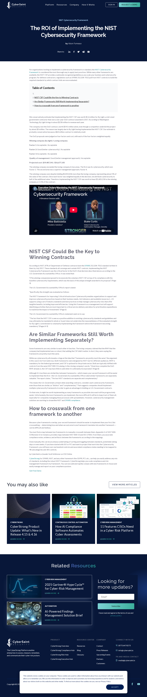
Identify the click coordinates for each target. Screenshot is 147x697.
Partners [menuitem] (99, 659)
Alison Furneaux (75, 43)
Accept (115, 687)
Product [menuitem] (55, 640)
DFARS (87, 265)
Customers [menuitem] (100, 663)
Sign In (111, 5)
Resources (62, 5)
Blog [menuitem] (79, 650)
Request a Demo (129, 5)
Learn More (16, 539)
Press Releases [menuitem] (102, 650)
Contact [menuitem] (99, 646)
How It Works (88, 5)
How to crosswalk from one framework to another (56, 105)
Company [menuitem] (101, 640)
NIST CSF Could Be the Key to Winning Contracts (56, 97)
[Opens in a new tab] (69, 52)
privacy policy (116, 615)
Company (74, 5)
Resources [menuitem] (81, 646)
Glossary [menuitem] (80, 655)
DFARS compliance (72, 400)
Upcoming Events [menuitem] (103, 655)
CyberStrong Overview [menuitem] (60, 646)
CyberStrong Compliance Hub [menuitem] (63, 650)
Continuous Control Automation (71, 522)
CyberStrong (34, 458)
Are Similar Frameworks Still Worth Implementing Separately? (61, 101)
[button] (69, 51)
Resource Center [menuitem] (85, 640)
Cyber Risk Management (111, 522)
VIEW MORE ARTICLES (124, 484)
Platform (49, 5)
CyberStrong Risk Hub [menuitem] (60, 655)
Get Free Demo (35, 471)
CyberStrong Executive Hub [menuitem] (62, 659)
